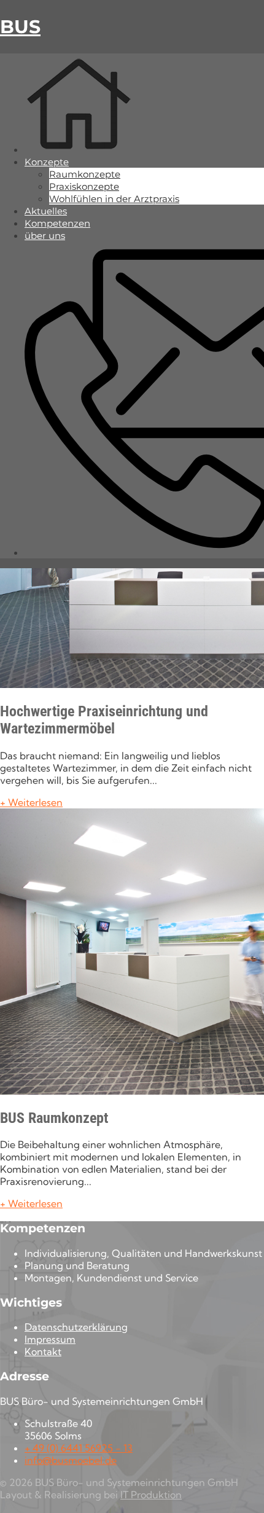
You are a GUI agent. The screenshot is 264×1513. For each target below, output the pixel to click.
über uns (45, 235)
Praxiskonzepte (84, 186)
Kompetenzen (57, 223)
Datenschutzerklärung (76, 1327)
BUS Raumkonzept (54, 1118)
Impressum (50, 1339)
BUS (20, 26)
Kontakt (43, 1351)
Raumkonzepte (84, 174)
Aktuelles (46, 211)
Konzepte (47, 162)
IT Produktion (151, 1494)
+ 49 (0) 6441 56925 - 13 (79, 1448)
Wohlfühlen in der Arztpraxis (114, 199)
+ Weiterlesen (31, 802)
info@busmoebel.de (71, 1460)
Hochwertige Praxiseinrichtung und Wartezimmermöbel (104, 720)
